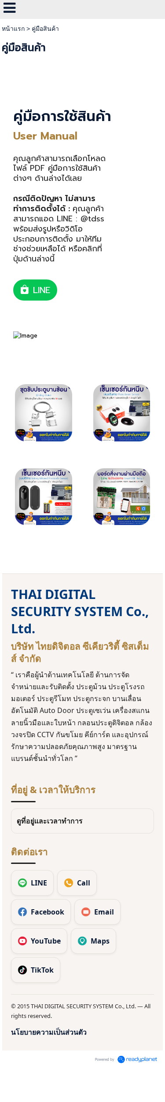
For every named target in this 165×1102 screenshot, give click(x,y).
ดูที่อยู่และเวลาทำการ (50, 821)
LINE (39, 290)
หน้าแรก (13, 28)
